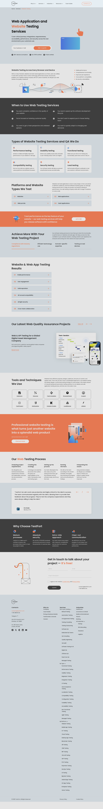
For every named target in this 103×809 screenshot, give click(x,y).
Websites (20, 196)
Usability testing (47, 150)
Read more (15, 350)
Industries (49, 3)
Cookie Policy (66, 581)
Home (13, 9)
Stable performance (23, 275)
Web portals (21, 203)
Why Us (33, 3)
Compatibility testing (22, 165)
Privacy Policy (76, 581)
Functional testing (75, 150)
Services (41, 3)
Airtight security (23, 302)
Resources (59, 3)
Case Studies (68, 3)
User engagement (23, 281)
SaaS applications (64, 203)
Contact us (86, 3)
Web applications (63, 196)
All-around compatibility (25, 295)
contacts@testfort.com (85, 586)
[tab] (23, 246)
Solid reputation (23, 288)
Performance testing (22, 150)
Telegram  (15, 616)
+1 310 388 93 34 (83, 588)
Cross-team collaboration (26, 309)
